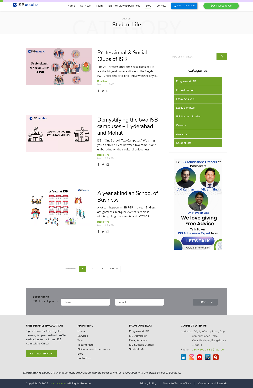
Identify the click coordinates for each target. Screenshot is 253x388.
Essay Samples (185, 108)
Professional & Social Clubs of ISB (122, 56)
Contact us (84, 358)
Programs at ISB (186, 81)
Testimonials (85, 345)
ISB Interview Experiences (124, 6)
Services (85, 6)
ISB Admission (185, 90)
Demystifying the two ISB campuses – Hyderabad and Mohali (127, 126)
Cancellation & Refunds (212, 383)
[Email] (108, 91)
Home (71, 6)
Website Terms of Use (177, 383)
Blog (148, 6)
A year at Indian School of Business (127, 196)
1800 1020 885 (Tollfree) (208, 350)
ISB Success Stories (188, 116)
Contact (161, 6)
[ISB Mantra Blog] (26, 6)
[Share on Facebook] (98, 91)
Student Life (183, 143)
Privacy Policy (147, 383)
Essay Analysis (185, 99)
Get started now (41, 353)
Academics (182, 134)
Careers (181, 125)
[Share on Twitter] (103, 91)
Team (99, 6)
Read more (103, 81)
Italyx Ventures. (58, 383)
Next (112, 268)
